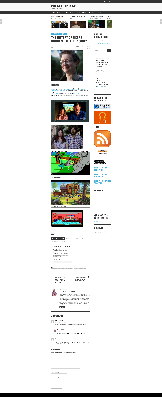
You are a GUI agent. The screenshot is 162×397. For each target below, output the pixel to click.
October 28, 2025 (100, 18)
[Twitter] (107, 1)
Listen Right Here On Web (59, 238)
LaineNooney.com (55, 93)
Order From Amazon (102, 42)
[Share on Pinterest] (87, 46)
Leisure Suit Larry (70, 268)
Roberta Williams (77, 268)
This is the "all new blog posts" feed (102, 182)
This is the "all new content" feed (100, 169)
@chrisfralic (100, 86)
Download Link (80, 238)
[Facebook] (102, 1)
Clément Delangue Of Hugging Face (58, 17)
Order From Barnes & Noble (102, 43)
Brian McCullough (56, 19)
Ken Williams (54, 268)
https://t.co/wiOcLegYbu (102, 68)
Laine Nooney (63, 268)
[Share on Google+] (85, 46)
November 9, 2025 (63, 19)
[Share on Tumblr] (89, 46)
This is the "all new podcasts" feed (100, 175)
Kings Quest (59, 268)
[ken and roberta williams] (71, 110)
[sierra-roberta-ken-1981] (68, 135)
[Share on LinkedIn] (87, 48)
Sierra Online (83, 268)
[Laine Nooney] (68, 65)
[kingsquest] (70, 163)
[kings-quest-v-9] (70, 192)
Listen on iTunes (70, 238)
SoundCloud (56, 241)
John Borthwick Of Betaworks (78, 17)
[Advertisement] (103, 202)
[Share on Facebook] (81, 46)
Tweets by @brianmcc (98, 221)
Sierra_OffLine (76, 93)
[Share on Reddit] (89, 48)
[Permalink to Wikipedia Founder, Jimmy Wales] (96, 24)
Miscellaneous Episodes (57, 33)
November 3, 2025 (82, 18)
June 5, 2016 (63, 47)
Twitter (62, 307)
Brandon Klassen (59, 321)
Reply (65, 322)
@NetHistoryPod (102, 77)
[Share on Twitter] (83, 46)
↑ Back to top (108, 395)
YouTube (63, 241)
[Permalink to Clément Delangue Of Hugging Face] (59, 24)
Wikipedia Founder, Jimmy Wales (96, 17)
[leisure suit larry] (67, 218)
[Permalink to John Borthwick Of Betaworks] (78, 24)
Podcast (65, 33)
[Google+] (104, 1)
